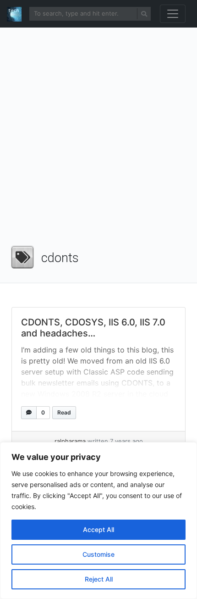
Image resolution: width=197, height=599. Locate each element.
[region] (98, 520)
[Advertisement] (98, 140)
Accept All (98, 529)
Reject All (99, 579)
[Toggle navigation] (173, 14)
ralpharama (70, 441)
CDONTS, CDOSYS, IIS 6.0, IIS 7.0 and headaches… (93, 328)
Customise (98, 554)
